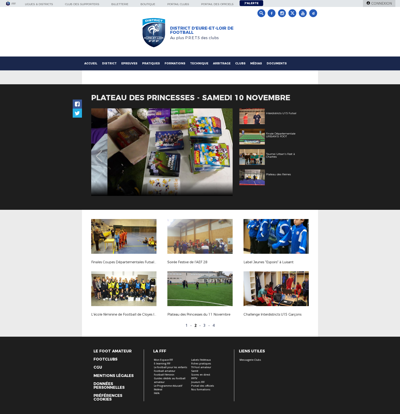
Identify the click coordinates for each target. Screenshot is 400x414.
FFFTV (194, 378)
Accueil (90, 63)
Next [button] (224, 153)
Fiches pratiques (201, 363)
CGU (98, 367)
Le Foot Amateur (113, 351)
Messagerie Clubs (250, 359)
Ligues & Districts (39, 4)
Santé (194, 371)
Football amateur (164, 371)
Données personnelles (109, 385)
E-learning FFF (162, 363)
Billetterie (119, 4)
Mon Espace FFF (163, 359)
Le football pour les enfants (170, 367)
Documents (277, 63)
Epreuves (129, 63)
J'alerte (251, 3)
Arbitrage (222, 63)
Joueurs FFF (198, 382)
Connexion (381, 3)
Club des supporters (82, 4)
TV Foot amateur (201, 367)
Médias (256, 63)
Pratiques (151, 63)
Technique (199, 63)
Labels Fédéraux (201, 359)
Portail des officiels (217, 4)
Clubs (240, 63)
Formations (175, 63)
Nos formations (200, 389)
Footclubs (105, 359)
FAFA (156, 393)
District (109, 63)
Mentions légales (114, 376)
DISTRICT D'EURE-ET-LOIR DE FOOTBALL (202, 30)
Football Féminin (164, 374)
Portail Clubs (178, 4)
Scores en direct (200, 374)
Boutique (148, 4)
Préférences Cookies (108, 397)
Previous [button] (99, 153)
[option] (162, 152)
